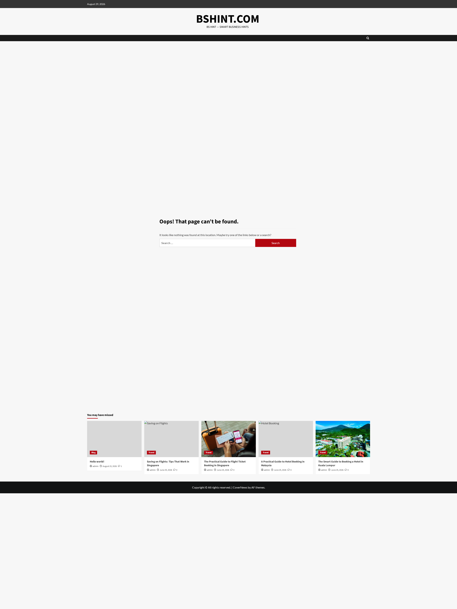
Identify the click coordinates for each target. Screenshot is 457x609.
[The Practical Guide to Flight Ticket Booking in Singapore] (228, 439)
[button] (368, 38)
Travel (151, 452)
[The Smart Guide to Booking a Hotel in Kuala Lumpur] (343, 439)
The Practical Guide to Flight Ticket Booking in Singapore (225, 463)
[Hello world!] (114, 439)
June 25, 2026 (223, 470)
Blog (93, 452)
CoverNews (240, 487)
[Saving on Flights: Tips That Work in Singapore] (171, 439)
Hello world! (97, 462)
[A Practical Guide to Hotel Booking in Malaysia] (285, 439)
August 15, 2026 (110, 466)
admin (96, 466)
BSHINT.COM (227, 19)
